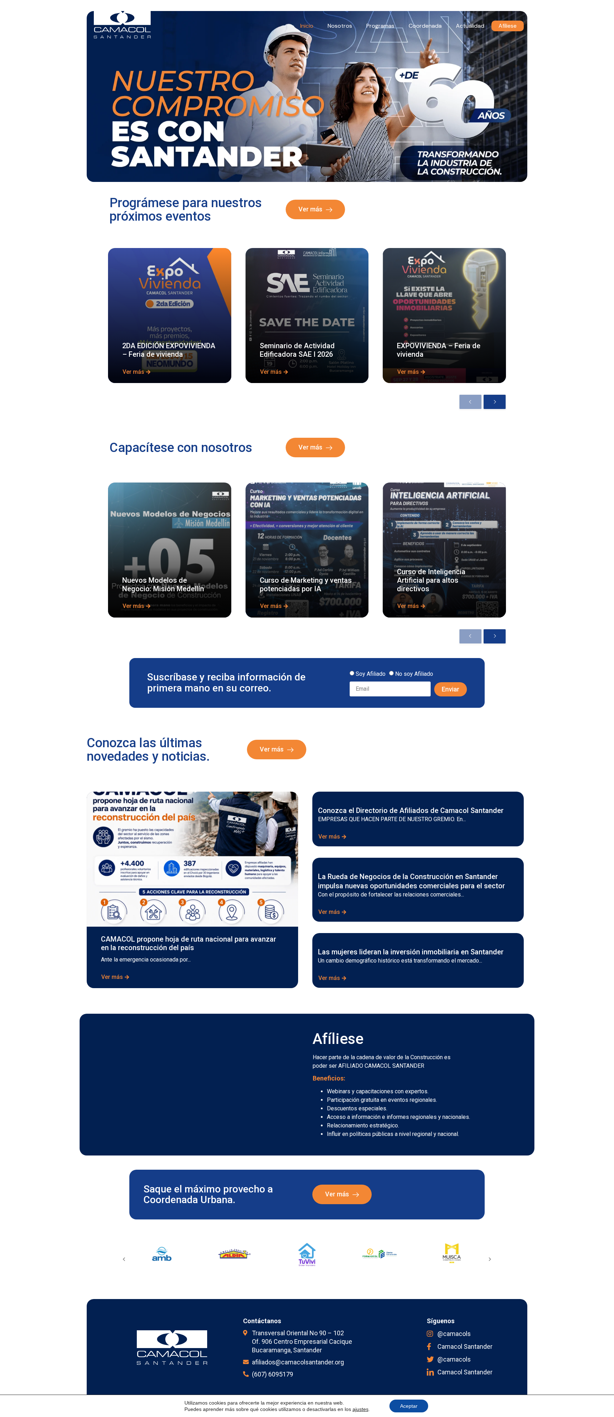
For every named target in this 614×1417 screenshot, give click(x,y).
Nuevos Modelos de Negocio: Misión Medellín (163, 584)
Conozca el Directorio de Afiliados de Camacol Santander (410, 810)
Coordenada (425, 25)
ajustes (360, 1409)
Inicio (306, 25)
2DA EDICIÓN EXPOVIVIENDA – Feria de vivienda (168, 350)
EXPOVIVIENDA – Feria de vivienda (438, 350)
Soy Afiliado (371, 673)
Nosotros (340, 25)
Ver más (310, 209)
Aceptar (409, 1406)
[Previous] (470, 401)
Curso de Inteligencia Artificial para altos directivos (431, 580)
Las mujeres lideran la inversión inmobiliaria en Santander (410, 952)
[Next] (494, 401)
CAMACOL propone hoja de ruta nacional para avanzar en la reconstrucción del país (188, 943)
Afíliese (508, 25)
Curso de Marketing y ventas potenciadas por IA (306, 584)
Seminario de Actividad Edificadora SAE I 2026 (297, 350)
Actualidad (470, 25)
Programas (380, 25)
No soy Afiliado (414, 673)
